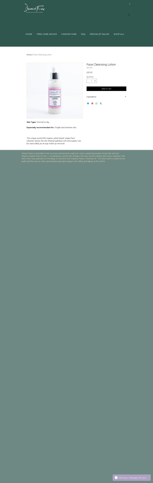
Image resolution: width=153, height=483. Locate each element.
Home (29, 55)
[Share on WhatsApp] (96, 103)
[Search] (129, 14)
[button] (130, 4)
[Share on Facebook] (88, 103)
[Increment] (95, 81)
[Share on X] (100, 103)
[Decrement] (88, 81)
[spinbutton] (92, 81)
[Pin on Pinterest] (92, 103)
